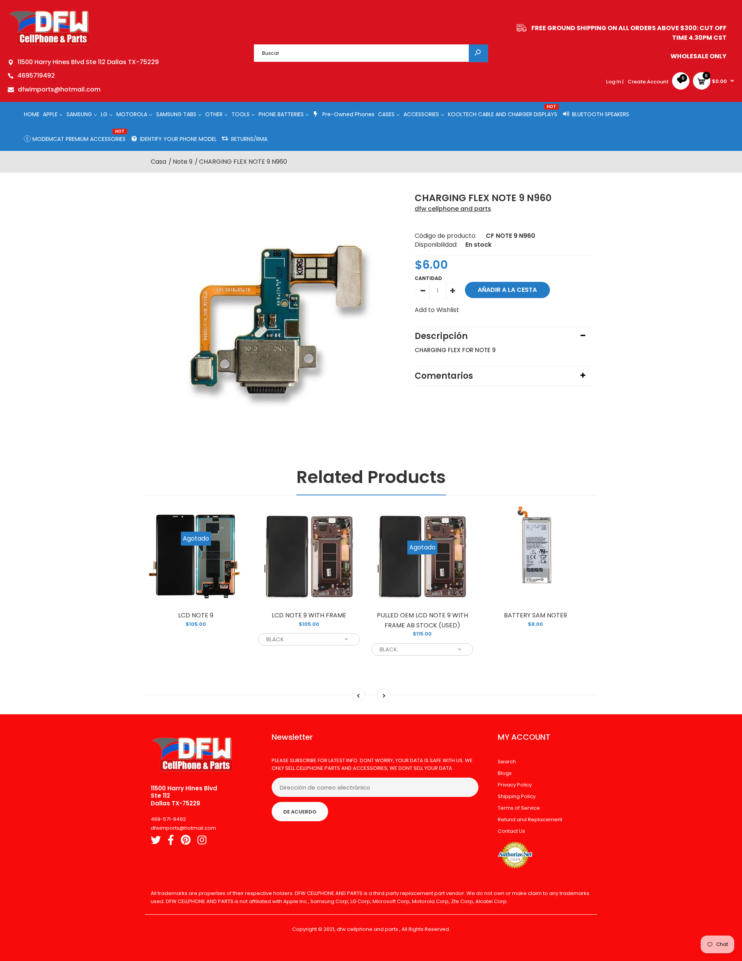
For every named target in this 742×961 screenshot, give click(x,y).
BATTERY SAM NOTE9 (535, 615)
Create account (648, 81)
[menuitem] (31, 114)
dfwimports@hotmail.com (59, 89)
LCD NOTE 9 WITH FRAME (309, 615)
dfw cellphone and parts (453, 208)
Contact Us (511, 831)
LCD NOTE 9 (195, 615)
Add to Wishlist (437, 309)
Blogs (505, 773)
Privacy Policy (515, 784)
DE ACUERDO (300, 811)
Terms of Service (519, 808)
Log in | (615, 81)
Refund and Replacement (530, 819)
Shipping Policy (517, 796)
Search (507, 761)
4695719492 (36, 75)
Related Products (371, 477)
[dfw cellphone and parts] (49, 44)
